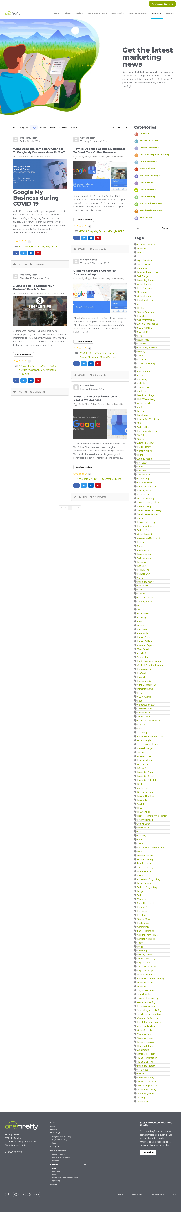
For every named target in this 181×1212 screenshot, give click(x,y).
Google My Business (49, 246)
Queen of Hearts (145, 756)
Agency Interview (145, 442)
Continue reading (84, 219)
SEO (49, 156)
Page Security (143, 962)
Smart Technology (146, 958)
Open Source (143, 613)
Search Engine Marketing (149, 1010)
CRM (139, 621)
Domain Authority (145, 498)
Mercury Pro (143, 569)
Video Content (144, 387)
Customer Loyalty (145, 1037)
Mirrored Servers (145, 855)
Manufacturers (58, 1154)
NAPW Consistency (146, 399)
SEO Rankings (87, 352)
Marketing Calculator (147, 779)
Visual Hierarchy (145, 867)
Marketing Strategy (150, 175)
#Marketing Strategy (147, 1085)
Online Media (146, 182)
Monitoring (142, 414)
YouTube (25, 373)
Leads (140, 875)
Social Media (143, 264)
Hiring (140, 454)
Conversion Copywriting (148, 879)
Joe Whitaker (143, 823)
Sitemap (120, 1194)
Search (165, 228)
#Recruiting (143, 1101)
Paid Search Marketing (151, 203)
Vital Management (146, 684)
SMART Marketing (146, 363)
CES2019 (141, 835)
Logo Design (143, 494)
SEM (139, 589)
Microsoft (142, 768)
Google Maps (143, 918)
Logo (139, 700)
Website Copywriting (147, 887)
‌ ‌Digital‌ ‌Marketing (146, 990)
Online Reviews (50, 365)
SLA (174, 1194)
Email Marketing (148, 168)
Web (139, 894)
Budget (140, 891)
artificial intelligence (147, 1053)
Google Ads (142, 585)
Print (139, 728)
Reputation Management (149, 1021)
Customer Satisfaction (147, 1017)
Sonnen (141, 752)
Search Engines (144, 474)
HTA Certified (143, 811)
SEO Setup (142, 732)
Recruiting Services (162, 4)
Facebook (142, 268)
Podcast (141, 676)
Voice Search (143, 648)
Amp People (143, 1049)
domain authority (145, 1077)
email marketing (145, 1061)
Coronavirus (143, 926)
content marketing (146, 1002)
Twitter (140, 843)
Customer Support (146, 645)
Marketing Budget (146, 771)
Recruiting (142, 379)
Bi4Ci (139, 692)
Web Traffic (143, 426)
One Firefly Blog (21, 156)
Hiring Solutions (145, 1045)
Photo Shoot (143, 922)
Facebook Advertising (147, 430)
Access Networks (145, 708)
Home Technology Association (152, 815)
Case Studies (117, 13)
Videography (143, 898)
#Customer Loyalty (146, 1089)
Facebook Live (144, 712)
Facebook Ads (144, 680)
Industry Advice (144, 760)
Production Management (149, 660)
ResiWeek (142, 672)
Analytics (144, 133)
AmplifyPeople (144, 601)
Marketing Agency (145, 581)
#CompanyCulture (146, 1093)
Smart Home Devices (147, 514)
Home (57, 13)
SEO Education (144, 327)
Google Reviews (145, 791)
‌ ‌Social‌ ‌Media (144, 994)
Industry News (144, 490)
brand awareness (145, 863)
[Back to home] (13, 13)
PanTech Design (145, 748)
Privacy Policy (137, 1194)
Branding (141, 561)
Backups (141, 410)
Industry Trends (144, 954)
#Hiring (141, 1097)
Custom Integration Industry (154, 154)
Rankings (141, 470)
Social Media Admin (147, 966)
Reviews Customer (146, 906)
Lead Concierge (144, 287)
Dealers (55, 1160)
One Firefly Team (28, 137)
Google (113, 231)
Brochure (141, 724)
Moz (139, 851)
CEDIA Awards (144, 696)
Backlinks (142, 565)
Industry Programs (58, 1150)
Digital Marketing (115, 156)
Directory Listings (145, 395)
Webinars (56, 1171)
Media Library (144, 446)
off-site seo (142, 1069)
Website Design (144, 557)
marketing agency (145, 549)
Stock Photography (146, 902)
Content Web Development (150, 664)
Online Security (147, 196)
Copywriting (143, 478)
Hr (138, 605)
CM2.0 (140, 434)
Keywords (142, 799)
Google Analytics (145, 311)
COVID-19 (25, 246)
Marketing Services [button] (97, 13)
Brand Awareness (145, 1041)
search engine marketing (149, 1013)
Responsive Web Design (148, 418)
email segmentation (147, 1057)
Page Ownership (145, 970)
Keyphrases (142, 629)
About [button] (68, 13)
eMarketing (142, 652)
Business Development (148, 272)
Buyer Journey (144, 553)
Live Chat (141, 315)
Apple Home (143, 787)
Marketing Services (58, 1133)
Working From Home (147, 934)
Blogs (140, 367)
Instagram (142, 541)
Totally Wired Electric (147, 744)
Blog (139, 335)
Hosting (141, 307)
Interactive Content (146, 486)
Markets (79, 13)
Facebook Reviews (146, 526)
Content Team (87, 137)
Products (141, 391)
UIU (139, 422)
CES (139, 831)
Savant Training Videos (148, 502)
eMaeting (142, 617)
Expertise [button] (156, 13)
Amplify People (144, 458)
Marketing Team (145, 982)
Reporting (142, 950)
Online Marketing (47, 369)
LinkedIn (141, 383)
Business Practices (149, 140)
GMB (122, 231)
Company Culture (145, 597)
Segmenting (143, 656)
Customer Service (145, 482)
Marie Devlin (143, 827)
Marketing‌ (142, 986)
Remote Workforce (146, 938)
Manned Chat (143, 573)
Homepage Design (146, 871)
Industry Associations (61, 1157)
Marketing (142, 248)
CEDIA (140, 375)
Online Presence (38, 156)
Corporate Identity (146, 704)
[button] (74, 127)
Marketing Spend (145, 775)
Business (141, 593)
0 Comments (39, 264)
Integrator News (145, 688)
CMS (139, 406)
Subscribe (148, 1152)
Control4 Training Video (149, 720)
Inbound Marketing (146, 522)
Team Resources (158, 1194)
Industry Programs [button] (138, 13)
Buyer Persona (144, 883)
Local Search (143, 914)
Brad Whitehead (145, 819)
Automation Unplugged (148, 537)
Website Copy (143, 529)
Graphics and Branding (61, 1137)
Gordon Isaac (143, 764)
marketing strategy (146, 1065)
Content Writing (144, 450)
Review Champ (144, 506)
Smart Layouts (144, 716)
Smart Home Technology (149, 510)
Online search (144, 403)
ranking (140, 1073)
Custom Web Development (150, 736)
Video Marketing (145, 1033)
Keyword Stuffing (145, 795)
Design (140, 625)
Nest (139, 783)
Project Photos (144, 637)
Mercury (141, 351)
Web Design (146, 217)
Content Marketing (112, 478)
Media (140, 946)
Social (140, 545)
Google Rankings (145, 859)
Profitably (142, 462)
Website (141, 252)
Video (140, 355)
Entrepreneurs (144, 668)
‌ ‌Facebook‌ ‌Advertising (147, 998)
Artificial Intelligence (147, 323)
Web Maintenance (146, 319)
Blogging (141, 343)
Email (140, 466)
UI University (143, 291)
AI (138, 303)
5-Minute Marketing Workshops (65, 1178)
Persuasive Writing (146, 1006)
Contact (170, 13)
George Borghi (144, 740)
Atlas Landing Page (146, 1025)
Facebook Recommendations (151, 847)
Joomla (141, 609)
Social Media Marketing (151, 210)
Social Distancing (145, 930)
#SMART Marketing (146, 1081)
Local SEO (142, 359)
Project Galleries (145, 641)
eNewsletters (143, 371)
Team (140, 942)
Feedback (142, 910)
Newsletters (143, 339)
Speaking (56, 1181)
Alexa (140, 518)
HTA (139, 807)
